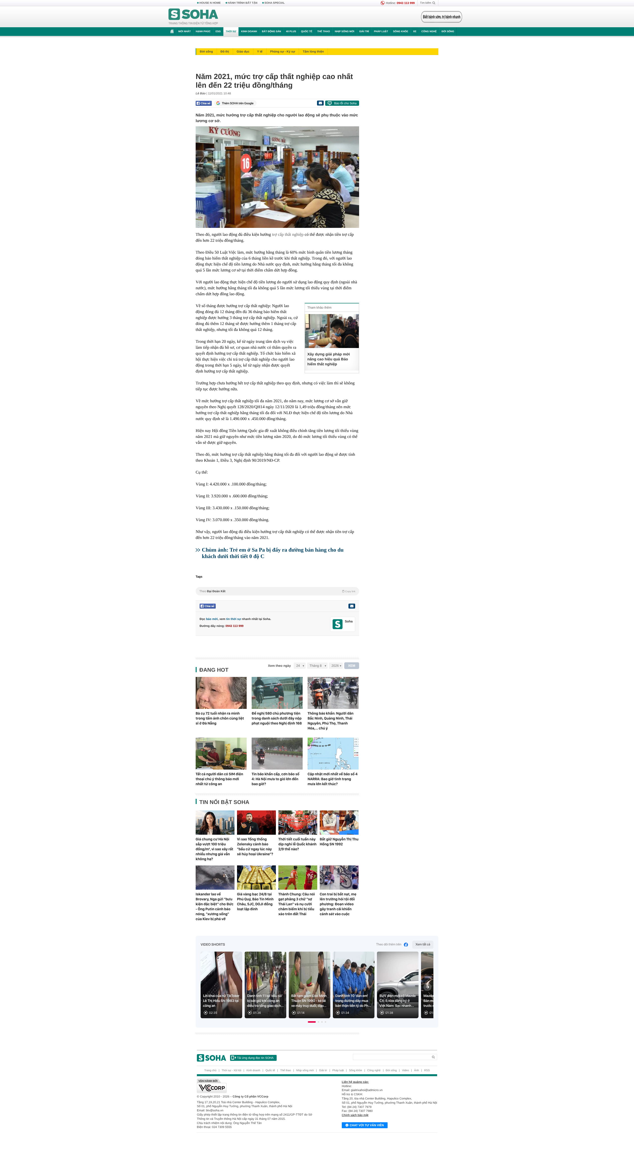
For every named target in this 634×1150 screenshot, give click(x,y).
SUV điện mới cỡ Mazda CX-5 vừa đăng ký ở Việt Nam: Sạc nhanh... (397, 1001)
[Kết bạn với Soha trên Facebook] (338, 624)
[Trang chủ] (193, 16)
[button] (312, 1022)
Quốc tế (306, 31)
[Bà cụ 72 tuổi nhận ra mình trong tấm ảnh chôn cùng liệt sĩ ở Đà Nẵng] (221, 693)
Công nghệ (429, 31)
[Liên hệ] (351, 606)
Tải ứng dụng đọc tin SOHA (255, 1058)
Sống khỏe (400, 31)
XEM (351, 666)
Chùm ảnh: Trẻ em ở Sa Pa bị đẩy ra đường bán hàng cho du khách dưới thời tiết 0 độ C (272, 553)
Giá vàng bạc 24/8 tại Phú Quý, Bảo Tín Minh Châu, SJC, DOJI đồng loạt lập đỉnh (255, 901)
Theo (277, 591)
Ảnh (416, 1070)
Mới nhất (184, 31)
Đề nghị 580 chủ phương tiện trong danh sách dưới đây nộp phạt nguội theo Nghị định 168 (277, 718)
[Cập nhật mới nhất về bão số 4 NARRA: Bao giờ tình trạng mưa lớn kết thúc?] (333, 754)
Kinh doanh (249, 31)
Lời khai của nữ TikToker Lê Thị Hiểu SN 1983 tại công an (221, 1001)
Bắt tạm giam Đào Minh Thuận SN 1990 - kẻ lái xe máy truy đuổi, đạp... (308, 1001)
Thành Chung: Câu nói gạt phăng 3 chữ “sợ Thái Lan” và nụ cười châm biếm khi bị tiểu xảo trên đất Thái (296, 904)
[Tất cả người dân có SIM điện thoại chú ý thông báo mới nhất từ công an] (221, 754)
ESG (218, 31)
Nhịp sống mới (344, 31)
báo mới (212, 619)
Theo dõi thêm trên (388, 944)
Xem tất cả (423, 944)
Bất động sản (271, 31)
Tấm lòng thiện (313, 51)
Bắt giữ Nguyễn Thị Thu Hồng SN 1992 (339, 841)
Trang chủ (210, 1070)
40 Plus (291, 31)
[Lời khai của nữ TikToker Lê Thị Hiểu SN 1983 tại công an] (221, 985)
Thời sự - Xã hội (231, 1070)
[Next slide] (427, 987)
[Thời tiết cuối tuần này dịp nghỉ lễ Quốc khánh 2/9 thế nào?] (297, 822)
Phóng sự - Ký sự (282, 51)
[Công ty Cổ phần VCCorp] (257, 1086)
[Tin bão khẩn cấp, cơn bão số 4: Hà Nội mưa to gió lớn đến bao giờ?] (277, 754)
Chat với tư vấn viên (367, 1125)
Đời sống (448, 31)
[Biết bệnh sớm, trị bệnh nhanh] (442, 17)
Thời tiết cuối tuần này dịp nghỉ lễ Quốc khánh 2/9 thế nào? (297, 844)
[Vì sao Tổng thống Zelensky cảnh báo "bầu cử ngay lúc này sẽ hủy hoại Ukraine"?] (256, 822)
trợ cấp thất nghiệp (287, 234)
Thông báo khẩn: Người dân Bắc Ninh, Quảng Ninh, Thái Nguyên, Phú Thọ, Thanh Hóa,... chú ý (330, 720)
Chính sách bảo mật (355, 1115)
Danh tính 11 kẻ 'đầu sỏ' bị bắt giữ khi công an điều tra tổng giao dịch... (265, 1001)
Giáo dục (243, 51)
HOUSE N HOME (210, 2)
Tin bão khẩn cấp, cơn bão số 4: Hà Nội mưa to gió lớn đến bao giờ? (275, 779)
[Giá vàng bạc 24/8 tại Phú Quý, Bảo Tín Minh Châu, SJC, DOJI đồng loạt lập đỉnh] (256, 877)
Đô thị (225, 51)
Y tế (260, 51)
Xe (414, 31)
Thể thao (323, 31)
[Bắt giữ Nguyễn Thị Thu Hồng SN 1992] (339, 822)
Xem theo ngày (279, 666)
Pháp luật (381, 31)
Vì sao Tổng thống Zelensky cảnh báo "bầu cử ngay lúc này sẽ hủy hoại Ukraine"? (255, 846)
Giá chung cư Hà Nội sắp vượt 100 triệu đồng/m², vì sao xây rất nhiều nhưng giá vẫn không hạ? (214, 849)
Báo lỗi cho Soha (345, 103)
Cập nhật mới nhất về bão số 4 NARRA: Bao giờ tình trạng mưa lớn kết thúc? (333, 779)
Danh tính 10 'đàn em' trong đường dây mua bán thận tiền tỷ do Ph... (353, 1001)
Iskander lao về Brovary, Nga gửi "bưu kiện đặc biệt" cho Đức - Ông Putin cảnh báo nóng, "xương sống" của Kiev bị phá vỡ (215, 906)
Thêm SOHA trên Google (238, 103)
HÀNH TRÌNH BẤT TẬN (243, 2)
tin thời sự (233, 619)
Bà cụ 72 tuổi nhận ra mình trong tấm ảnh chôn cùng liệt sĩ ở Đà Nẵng (220, 718)
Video (405, 1070)
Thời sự (231, 31)
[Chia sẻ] (204, 103)
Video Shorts (213, 945)
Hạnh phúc (203, 31)
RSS (427, 1070)
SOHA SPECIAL (274, 2)
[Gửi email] (320, 103)
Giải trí (364, 31)
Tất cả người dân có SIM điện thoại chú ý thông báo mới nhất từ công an (219, 779)
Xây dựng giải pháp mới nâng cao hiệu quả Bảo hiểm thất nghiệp (328, 359)
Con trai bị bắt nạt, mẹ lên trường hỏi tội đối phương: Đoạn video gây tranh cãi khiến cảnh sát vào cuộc (338, 904)
